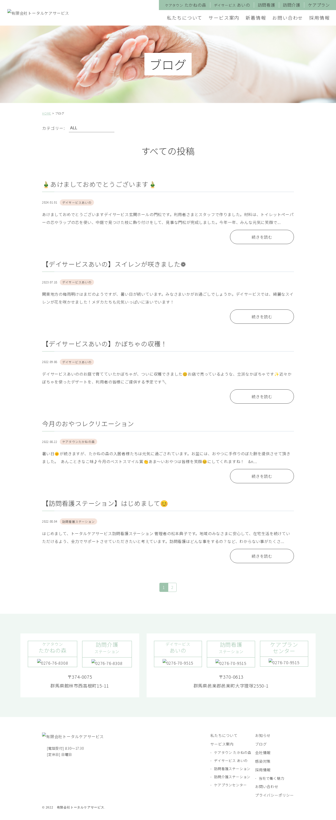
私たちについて (184, 17)
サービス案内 (224, 17)
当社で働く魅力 (271, 778)
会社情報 (263, 752)
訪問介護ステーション (232, 776)
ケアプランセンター (230, 784)
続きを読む (262, 237)
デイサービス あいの (231, 760)
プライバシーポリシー (274, 795)
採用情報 (319, 17)
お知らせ (263, 735)
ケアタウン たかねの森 (232, 752)
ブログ (261, 744)
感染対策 (263, 761)
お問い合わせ (287, 17)
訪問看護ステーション (232, 768)
